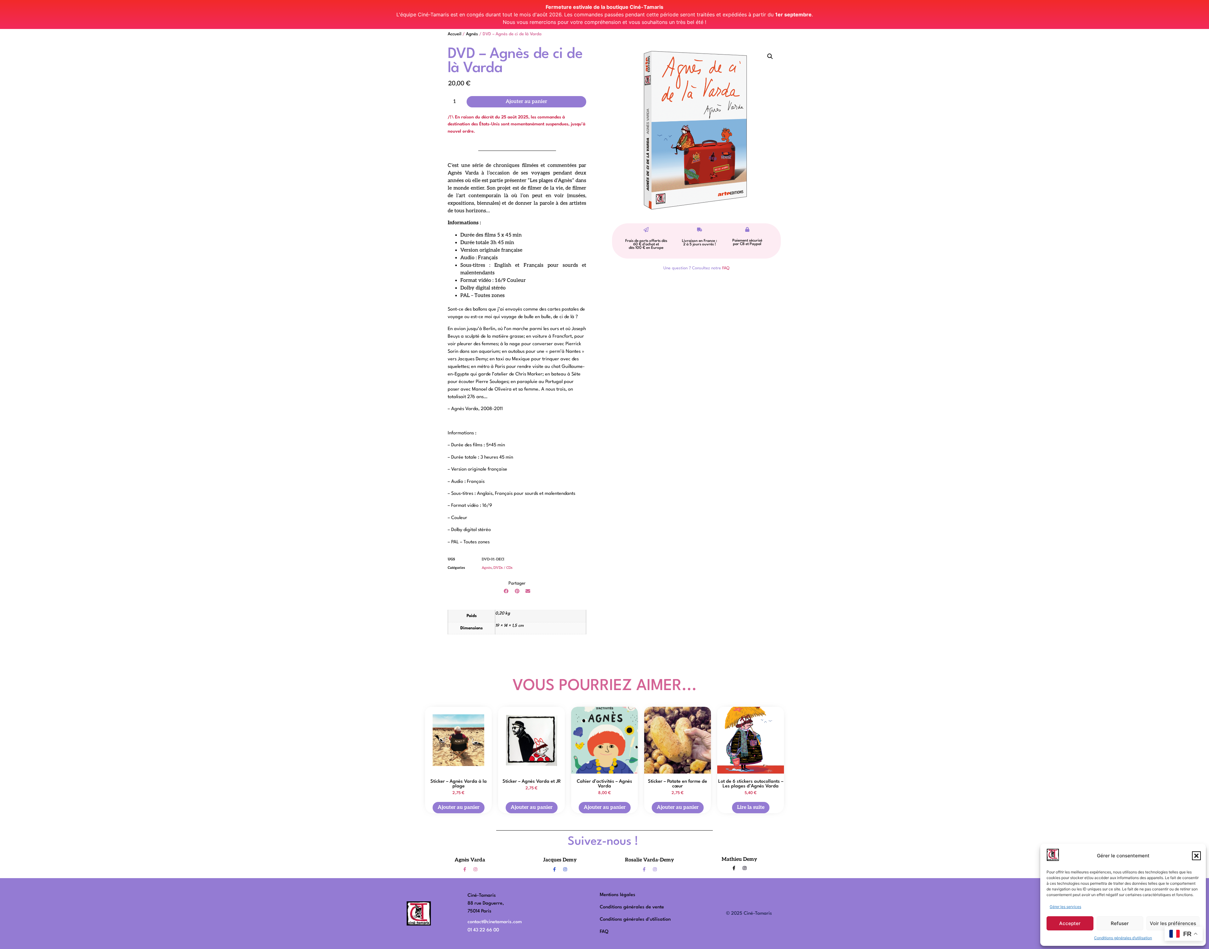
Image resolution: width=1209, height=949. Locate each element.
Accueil (454, 34)
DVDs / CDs (503, 568)
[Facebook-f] (465, 869)
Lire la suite (750, 807)
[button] (1196, 856)
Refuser (1120, 923)
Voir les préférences (1173, 923)
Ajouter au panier (526, 102)
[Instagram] (475, 869)
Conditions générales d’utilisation (1123, 937)
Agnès (472, 34)
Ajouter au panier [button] (459, 807)
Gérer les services (1065, 906)
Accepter (1070, 923)
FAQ (725, 268)
